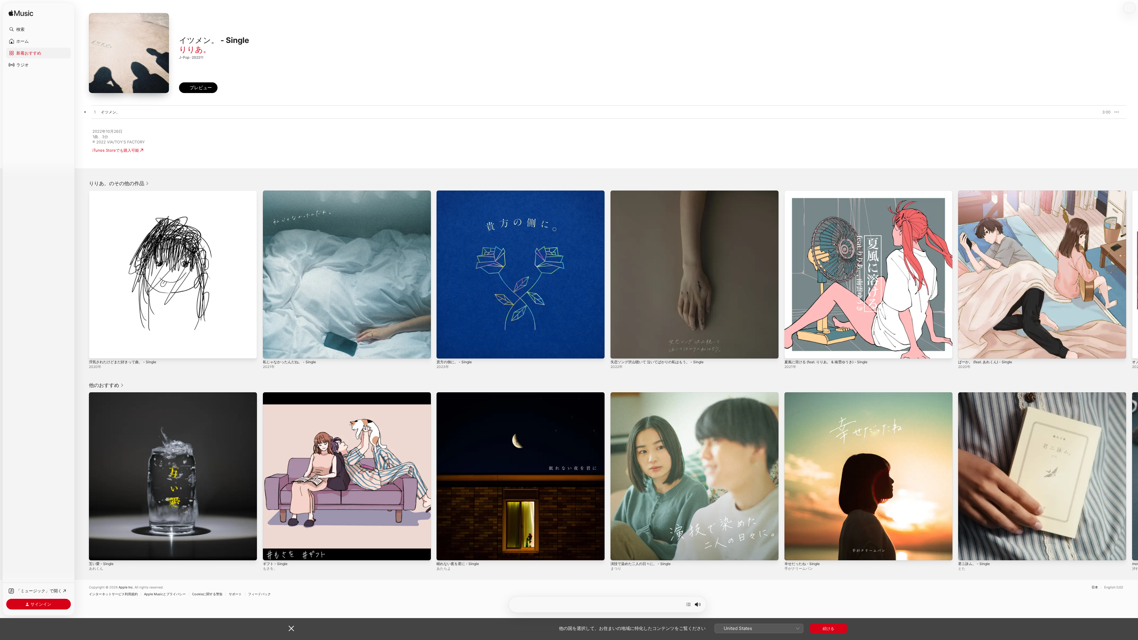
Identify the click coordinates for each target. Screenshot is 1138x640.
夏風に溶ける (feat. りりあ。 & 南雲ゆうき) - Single (830, 193)
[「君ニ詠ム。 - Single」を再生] (965, 552)
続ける (828, 628)
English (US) (1113, 587)
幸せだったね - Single (803, 394)
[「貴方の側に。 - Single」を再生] (443, 351)
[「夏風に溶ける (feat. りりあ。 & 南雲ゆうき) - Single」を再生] (791, 351)
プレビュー (1103, 112)
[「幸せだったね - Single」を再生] (791, 552)
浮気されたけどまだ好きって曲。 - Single (125, 193)
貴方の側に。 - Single (456, 193)
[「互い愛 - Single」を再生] (96, 552)
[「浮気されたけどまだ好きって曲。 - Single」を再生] (96, 351)
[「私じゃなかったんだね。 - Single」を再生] (270, 351)
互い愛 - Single (102, 394)
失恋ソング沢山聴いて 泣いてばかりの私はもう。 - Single (661, 193)
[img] (21, 13)
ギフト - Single (276, 394)
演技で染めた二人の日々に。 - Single (643, 394)
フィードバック (259, 594)
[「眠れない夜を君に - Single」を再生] (443, 552)
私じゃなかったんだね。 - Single (292, 193)
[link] (119, 183)
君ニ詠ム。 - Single (975, 394)
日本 (1094, 587)
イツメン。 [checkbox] (110, 112)
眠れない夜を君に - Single (460, 394)
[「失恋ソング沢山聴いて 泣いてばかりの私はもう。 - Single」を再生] (617, 351)
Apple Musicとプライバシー (165, 594)
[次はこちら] (688, 604)
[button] (39, 29)
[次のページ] (1132, 274)
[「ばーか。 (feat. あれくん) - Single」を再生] (965, 351)
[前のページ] (83, 274)
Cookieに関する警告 (207, 594)
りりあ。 (195, 49)
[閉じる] (291, 628)
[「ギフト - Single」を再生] (270, 552)
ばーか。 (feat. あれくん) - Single (988, 193)
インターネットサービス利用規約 (113, 594)
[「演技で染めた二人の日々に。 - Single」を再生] (617, 552)
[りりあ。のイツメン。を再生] (95, 112)
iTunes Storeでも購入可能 (115, 150)
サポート (235, 594)
